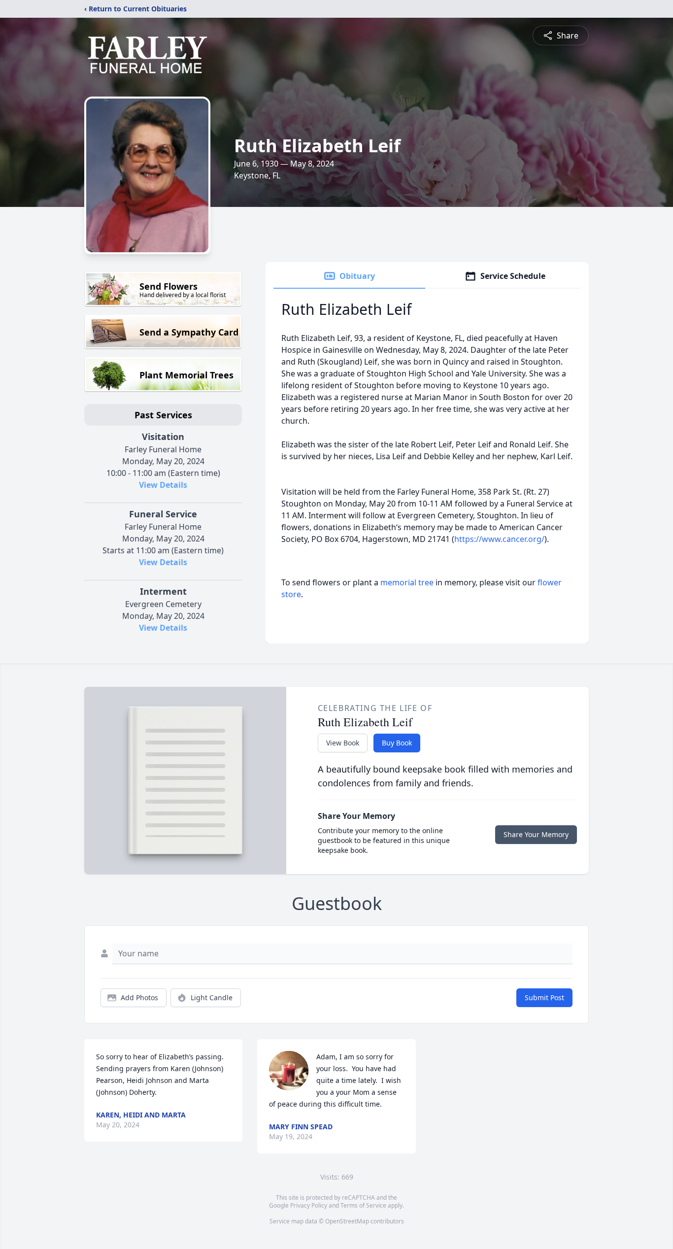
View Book (342, 742)
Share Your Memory (536, 834)
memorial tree (407, 582)
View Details (163, 484)
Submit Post (544, 997)
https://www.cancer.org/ (499, 539)
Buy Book (397, 742)
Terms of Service (363, 1205)
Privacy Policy (308, 1205)
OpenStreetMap (347, 1221)
